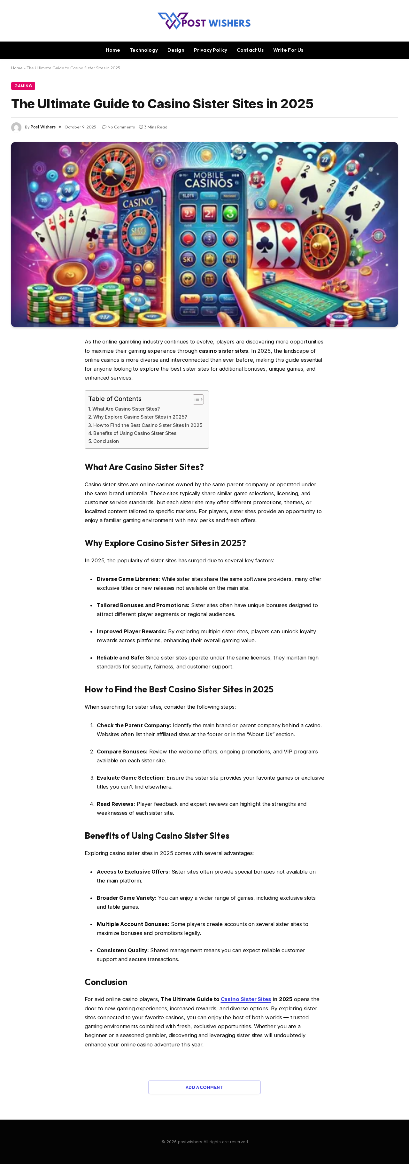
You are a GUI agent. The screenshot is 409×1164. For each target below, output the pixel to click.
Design (175, 50)
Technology (144, 50)
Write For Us (288, 50)
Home (113, 50)
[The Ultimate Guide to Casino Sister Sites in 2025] (204, 234)
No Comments (121, 126)
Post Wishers (43, 126)
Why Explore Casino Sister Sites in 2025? (140, 417)
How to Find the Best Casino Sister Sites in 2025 (147, 425)
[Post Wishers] (205, 21)
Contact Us (250, 50)
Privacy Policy (210, 50)
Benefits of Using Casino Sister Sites (134, 433)
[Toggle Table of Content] (195, 399)
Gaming (23, 85)
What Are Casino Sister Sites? (125, 409)
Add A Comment (204, 1087)
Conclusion (106, 441)
